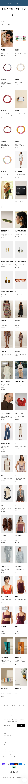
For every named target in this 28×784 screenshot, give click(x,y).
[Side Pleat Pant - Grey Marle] (7, 554)
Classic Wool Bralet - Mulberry (6, 630)
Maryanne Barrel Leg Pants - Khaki (20, 385)
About (4, 733)
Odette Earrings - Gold (7, 264)
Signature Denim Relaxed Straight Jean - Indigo (7, 448)
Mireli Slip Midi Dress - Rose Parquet (20, 479)
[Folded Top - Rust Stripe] (21, 524)
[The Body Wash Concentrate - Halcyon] (7, 645)
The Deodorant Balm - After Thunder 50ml (20, 692)
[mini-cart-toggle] (25, 9)
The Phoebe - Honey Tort (21, 295)
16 (19, 705)
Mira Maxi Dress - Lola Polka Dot (20, 324)
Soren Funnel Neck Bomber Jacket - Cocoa (7, 417)
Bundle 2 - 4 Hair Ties (20, 53)
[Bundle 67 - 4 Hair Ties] (21, 99)
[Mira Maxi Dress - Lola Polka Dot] (21, 309)
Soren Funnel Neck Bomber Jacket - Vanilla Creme (7, 386)
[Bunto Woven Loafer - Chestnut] (7, 524)
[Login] (5, 9)
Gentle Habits (19, 202)
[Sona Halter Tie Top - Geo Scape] (7, 493)
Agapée (3, 50)
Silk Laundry (5, 596)
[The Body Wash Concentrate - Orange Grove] (21, 645)
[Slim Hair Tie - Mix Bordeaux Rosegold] (7, 129)
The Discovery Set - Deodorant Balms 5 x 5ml (6, 693)
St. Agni (3, 536)
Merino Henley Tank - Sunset (6, 600)
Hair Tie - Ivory (18, 82)
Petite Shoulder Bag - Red (20, 417)
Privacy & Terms (8, 747)
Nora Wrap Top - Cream (7, 478)
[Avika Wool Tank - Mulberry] (21, 615)
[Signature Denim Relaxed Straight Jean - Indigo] (7, 431)
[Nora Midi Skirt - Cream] (21, 431)
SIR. (16, 443)
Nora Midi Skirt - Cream (20, 446)
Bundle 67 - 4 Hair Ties (20, 114)
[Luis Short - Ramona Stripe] (7, 339)
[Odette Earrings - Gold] (7, 249)
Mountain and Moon (20, 231)
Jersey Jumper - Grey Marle (20, 570)
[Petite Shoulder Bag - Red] (21, 401)
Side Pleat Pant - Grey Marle (6, 570)
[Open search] (22, 9)
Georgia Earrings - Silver (19, 265)
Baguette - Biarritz (5, 205)
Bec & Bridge (18, 171)
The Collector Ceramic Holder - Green (6, 234)
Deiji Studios (18, 536)
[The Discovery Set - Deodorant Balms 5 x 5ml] (7, 677)
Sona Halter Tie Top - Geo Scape (6, 509)
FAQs (4, 745)
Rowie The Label (6, 381)
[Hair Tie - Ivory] (21, 67)
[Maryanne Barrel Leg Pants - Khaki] (21, 370)
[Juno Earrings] (7, 38)
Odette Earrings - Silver (20, 234)
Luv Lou (17, 292)
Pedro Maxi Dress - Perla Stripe (6, 324)
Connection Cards (19, 205)
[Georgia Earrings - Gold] (7, 280)
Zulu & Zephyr (19, 413)
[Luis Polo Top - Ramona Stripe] (21, 339)
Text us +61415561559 (9, 756)
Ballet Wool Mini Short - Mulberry (20, 600)
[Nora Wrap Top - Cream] (7, 463)
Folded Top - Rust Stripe (19, 539)
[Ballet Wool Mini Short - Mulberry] (21, 584)
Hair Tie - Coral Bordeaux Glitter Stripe (7, 114)
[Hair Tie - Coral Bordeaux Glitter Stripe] (7, 99)
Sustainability (7, 735)
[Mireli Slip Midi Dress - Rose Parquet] (21, 463)
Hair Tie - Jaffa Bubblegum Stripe (19, 145)
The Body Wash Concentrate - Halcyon (6, 661)
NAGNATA (17, 596)
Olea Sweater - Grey (19, 508)
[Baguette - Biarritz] (7, 190)
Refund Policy (7, 754)
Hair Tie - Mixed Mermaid (5, 175)
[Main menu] (2, 9)
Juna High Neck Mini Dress (20, 175)
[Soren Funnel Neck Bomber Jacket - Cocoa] (7, 401)
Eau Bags (4, 202)
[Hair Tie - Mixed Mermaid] (7, 159)
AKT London (4, 657)
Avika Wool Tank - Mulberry (19, 630)
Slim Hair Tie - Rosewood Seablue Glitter (6, 83)
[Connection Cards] (21, 190)
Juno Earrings (4, 53)
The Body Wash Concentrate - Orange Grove (20, 662)
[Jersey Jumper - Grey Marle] (21, 554)
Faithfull (3, 321)
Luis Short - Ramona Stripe (6, 355)
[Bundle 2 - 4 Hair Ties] (21, 38)
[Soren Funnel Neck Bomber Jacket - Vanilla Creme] (7, 370)
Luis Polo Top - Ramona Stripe (20, 355)
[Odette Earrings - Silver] (21, 219)
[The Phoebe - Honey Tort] (21, 280)
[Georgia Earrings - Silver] (21, 249)
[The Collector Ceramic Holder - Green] (7, 219)
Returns (5, 740)
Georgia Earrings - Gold (7, 295)
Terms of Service (8, 751)
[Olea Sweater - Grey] (21, 493)
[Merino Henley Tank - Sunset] (7, 584)
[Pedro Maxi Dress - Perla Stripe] (7, 309)
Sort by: (3, 21)
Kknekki (17, 50)
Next (23, 705)
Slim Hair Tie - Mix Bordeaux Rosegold (6, 145)
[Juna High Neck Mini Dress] (21, 159)
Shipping (5, 742)
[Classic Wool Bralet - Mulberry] (7, 615)
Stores (5, 738)
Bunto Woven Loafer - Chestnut (6, 539)
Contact (5, 749)
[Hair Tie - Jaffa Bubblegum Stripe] (21, 129)
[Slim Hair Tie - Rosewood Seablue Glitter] (7, 67)
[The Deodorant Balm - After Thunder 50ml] (21, 677)
